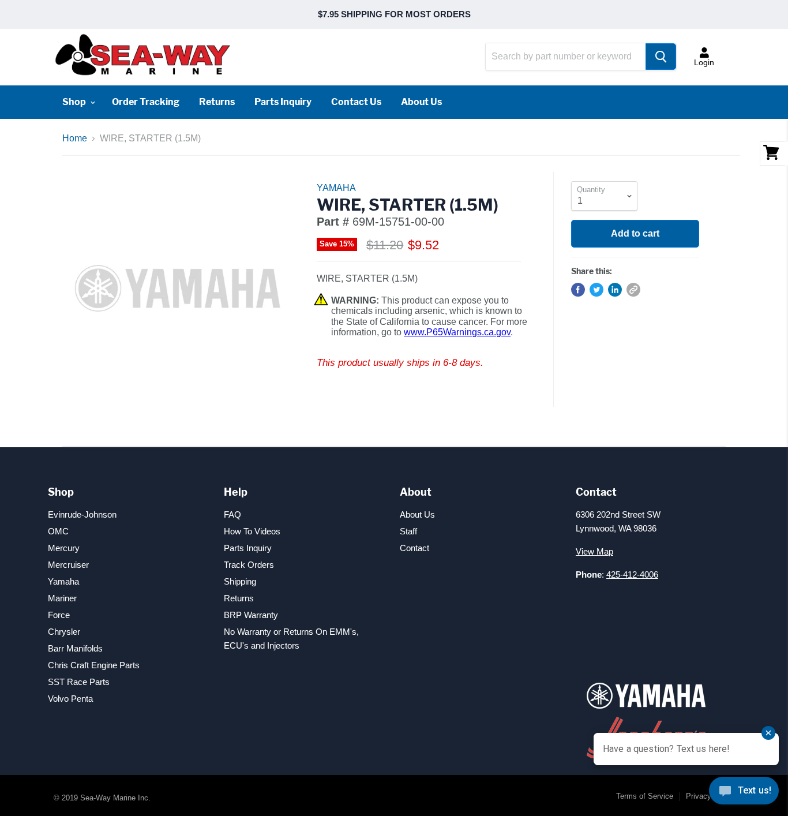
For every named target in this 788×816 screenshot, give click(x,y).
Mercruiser (68, 565)
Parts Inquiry (283, 101)
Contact (414, 548)
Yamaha (63, 581)
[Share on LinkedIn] (615, 290)
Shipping (240, 581)
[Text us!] (744, 793)
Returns (217, 101)
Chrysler (64, 632)
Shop (75, 101)
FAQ (232, 514)
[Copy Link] (633, 290)
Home (74, 138)
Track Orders (249, 565)
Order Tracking (145, 101)
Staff (408, 531)
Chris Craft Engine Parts (94, 665)
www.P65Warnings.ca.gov (457, 332)
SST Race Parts (79, 682)
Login (704, 62)
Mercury (64, 548)
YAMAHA (336, 188)
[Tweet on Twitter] (596, 290)
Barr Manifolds (75, 648)
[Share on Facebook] (578, 290)
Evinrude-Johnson (82, 514)
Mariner (62, 598)
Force (59, 615)
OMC (58, 531)
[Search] (661, 56)
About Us (421, 101)
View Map (594, 551)
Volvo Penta (70, 698)
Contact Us (356, 101)
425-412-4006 (632, 574)
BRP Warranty (251, 615)
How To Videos (252, 531)
